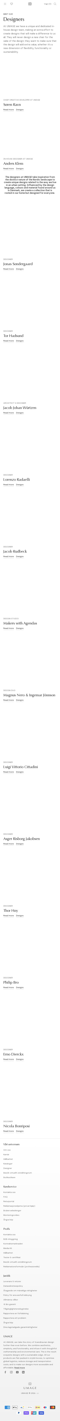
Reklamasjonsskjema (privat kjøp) (19, 1206)
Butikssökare (9, 1177)
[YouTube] (17, 1372)
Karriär (6, 1155)
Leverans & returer (12, 1281)
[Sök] (54, 3)
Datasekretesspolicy (13, 1286)
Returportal (8, 1201)
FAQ (5, 1197)
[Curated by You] (11, 4)
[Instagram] (11, 1372)
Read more (8, 110)
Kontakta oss (9, 1192)
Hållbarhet (8, 1159)
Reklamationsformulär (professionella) (21, 1267)
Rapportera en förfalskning (16, 1313)
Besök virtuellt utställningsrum (17, 1173)
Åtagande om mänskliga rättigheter (20, 1291)
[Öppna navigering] (5, 3)
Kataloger (7, 1164)
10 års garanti (9, 1304)
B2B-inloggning (10, 1239)
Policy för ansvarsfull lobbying (17, 1295)
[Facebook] (5, 1372)
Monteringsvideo (11, 1215)
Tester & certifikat (12, 1257)
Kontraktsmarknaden (13, 1244)
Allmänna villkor (10, 1300)
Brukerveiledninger (12, 1211)
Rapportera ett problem (14, 1318)
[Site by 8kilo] (38, 1393)
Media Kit (7, 1248)
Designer (7, 1168)
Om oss (7, 1150)
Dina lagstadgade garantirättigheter (20, 1327)
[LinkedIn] (23, 1372)
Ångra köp (8, 1220)
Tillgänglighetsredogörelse (16, 1309)
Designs (20, 110)
